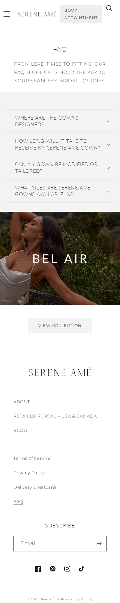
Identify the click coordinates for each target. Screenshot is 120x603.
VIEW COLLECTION (60, 325)
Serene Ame (50, 599)
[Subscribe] (99, 543)
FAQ (18, 501)
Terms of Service (32, 458)
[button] (109, 8)
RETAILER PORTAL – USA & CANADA (55, 416)
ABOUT (21, 401)
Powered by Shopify (77, 599)
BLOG (20, 430)
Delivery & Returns (34, 487)
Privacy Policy (29, 472)
